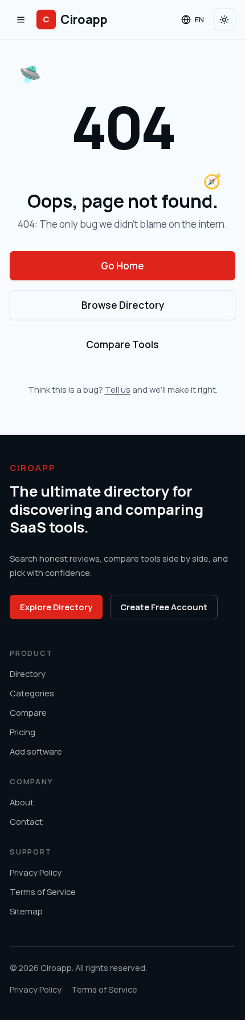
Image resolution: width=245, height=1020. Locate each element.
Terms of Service (43, 891)
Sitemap (26, 911)
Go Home (122, 265)
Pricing (22, 731)
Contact (26, 821)
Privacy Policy (36, 872)
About (22, 802)
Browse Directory (122, 305)
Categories (32, 693)
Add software (36, 751)
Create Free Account (163, 606)
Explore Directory (56, 606)
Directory (28, 673)
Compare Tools (122, 344)
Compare (28, 712)
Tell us (117, 389)
